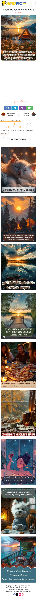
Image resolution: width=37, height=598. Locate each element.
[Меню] (34, 3)
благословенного (7, 124)
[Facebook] (7, 108)
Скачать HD (26, 102)
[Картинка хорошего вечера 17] (18, 413)
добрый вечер (31, 124)
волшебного (19, 124)
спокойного (5, 130)
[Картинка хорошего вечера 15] (18, 511)
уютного (21, 130)
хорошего (29, 130)
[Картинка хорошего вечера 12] (18, 219)
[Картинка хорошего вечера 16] (18, 462)
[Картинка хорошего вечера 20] (18, 316)
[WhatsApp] (29, 108)
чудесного (4, 133)
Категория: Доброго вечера (10, 120)
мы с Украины (14, 127)
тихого (13, 130)
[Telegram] (14, 108)
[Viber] (22, 108)
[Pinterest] (23, 594)
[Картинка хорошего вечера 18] (18, 365)
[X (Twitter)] (17, 594)
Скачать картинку (12, 102)
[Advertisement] (18, 81)
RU (30, 591)
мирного (4, 127)
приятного (24, 127)
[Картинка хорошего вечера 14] (18, 170)
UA (28, 591)
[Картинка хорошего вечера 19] (18, 267)
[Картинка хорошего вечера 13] (18, 559)
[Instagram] (20, 594)
